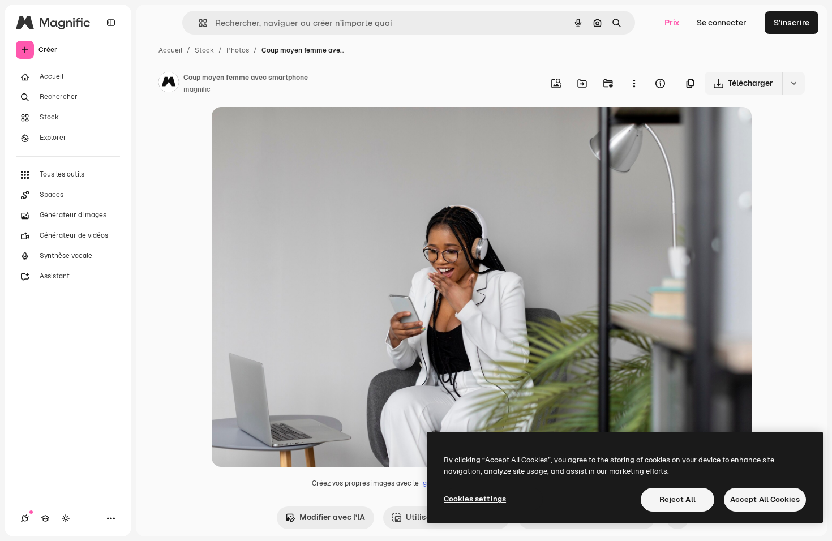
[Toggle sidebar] (111, 23)
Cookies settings (475, 499)
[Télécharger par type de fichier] (793, 83)
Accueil (170, 50)
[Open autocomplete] (198, 23)
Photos (237, 50)
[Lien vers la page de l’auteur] (168, 84)
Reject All (677, 499)
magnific (197, 89)
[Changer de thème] (66, 518)
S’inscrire (791, 23)
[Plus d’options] (634, 83)
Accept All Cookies (765, 499)
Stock (204, 50)
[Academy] (45, 518)
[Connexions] (25, 518)
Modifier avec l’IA (332, 517)
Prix (672, 23)
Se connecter (722, 23)
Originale (286, 128)
